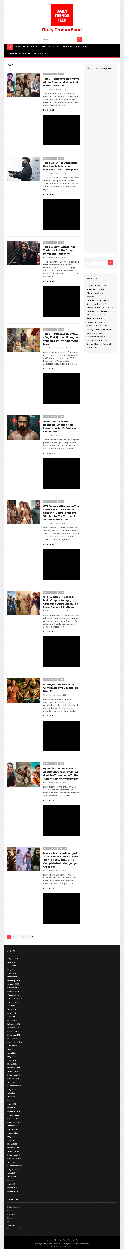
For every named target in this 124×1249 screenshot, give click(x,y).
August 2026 (12, 958)
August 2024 (13, 1046)
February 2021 (13, 1191)
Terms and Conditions (19, 53)
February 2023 (13, 1111)
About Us (67, 47)
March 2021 (12, 1187)
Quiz (43, 47)
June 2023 (11, 1096)
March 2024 (12, 1064)
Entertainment (30, 47)
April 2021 (11, 1184)
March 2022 (12, 1144)
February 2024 (13, 1067)
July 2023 (11, 1093)
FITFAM (10, 1210)
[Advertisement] (61, 130)
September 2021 (14, 1166)
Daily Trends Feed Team (52, 611)
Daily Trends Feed (62, 30)
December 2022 (14, 1118)
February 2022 (13, 1147)
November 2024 (14, 1035)
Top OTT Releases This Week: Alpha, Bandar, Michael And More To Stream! (61, 82)
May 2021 (11, 1180)
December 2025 (14, 987)
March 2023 (12, 1107)
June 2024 (11, 1053)
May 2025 (11, 1013)
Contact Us (81, 47)
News (17, 47)
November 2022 (14, 1122)
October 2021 (13, 1162)
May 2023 (11, 1100)
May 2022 (11, 1136)
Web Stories (53, 47)
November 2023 (14, 1078)
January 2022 (13, 1151)
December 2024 (14, 1031)
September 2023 (14, 1086)
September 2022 (14, 1129)
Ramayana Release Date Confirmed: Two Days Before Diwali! (60, 688)
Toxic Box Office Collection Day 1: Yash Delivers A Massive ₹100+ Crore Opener (60, 166)
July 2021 (11, 1173)
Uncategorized (14, 1229)
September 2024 (15, 1042)
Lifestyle (62, 848)
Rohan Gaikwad (49, 89)
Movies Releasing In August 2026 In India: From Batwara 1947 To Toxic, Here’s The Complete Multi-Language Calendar (60, 859)
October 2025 (13, 995)
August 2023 (12, 1089)
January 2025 (13, 1027)
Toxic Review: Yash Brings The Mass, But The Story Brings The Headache (59, 250)
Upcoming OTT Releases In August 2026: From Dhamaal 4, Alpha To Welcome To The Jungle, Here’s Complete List (61, 773)
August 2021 (12, 1169)
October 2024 (13, 1038)
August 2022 (12, 1133)
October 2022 (13, 1126)
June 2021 (11, 1176)
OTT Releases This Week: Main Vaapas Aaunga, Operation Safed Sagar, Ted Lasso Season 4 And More (60, 602)
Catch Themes (67, 1246)
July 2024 (11, 1049)
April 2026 (11, 973)
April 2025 (11, 1016)
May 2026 (11, 969)
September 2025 (15, 998)
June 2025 (11, 1009)
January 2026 (13, 984)
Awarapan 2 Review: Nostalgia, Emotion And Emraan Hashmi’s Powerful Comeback (60, 426)
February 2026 (13, 980)
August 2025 (13, 1002)
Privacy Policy (40, 53)
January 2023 (13, 1115)
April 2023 (11, 1104)
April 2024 (11, 1060)
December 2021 (14, 1155)
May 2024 (11, 1056)
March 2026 (12, 976)
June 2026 (11, 966)
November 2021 (14, 1158)
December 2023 (14, 1075)
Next (31, 937)
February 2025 (13, 1024)
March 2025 (12, 1020)
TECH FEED (11, 1225)
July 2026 (11, 962)
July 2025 (11, 1006)
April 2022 (11, 1140)
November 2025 (14, 991)
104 (24, 937)
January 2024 (13, 1071)
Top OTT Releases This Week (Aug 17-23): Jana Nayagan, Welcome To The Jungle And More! (60, 339)
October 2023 (13, 1082)
